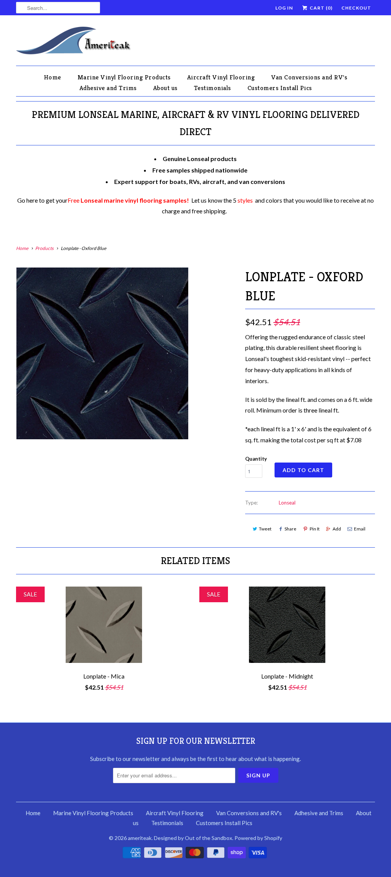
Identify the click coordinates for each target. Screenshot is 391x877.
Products (44, 248)
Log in (284, 8)
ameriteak (140, 838)
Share (290, 529)
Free (128, 200)
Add (337, 529)
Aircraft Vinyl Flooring (221, 77)
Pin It (315, 529)
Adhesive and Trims (108, 88)
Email (359, 529)
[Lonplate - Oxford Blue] (102, 353)
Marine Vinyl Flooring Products (124, 77)
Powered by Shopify (258, 838)
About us (165, 88)
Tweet (265, 529)
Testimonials (212, 88)
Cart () (321, 8)
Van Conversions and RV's (309, 77)
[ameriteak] (73, 42)
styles (245, 200)
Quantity (256, 459)
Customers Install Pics (279, 88)
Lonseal (287, 503)
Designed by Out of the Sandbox (193, 838)
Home (52, 77)
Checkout (356, 8)
